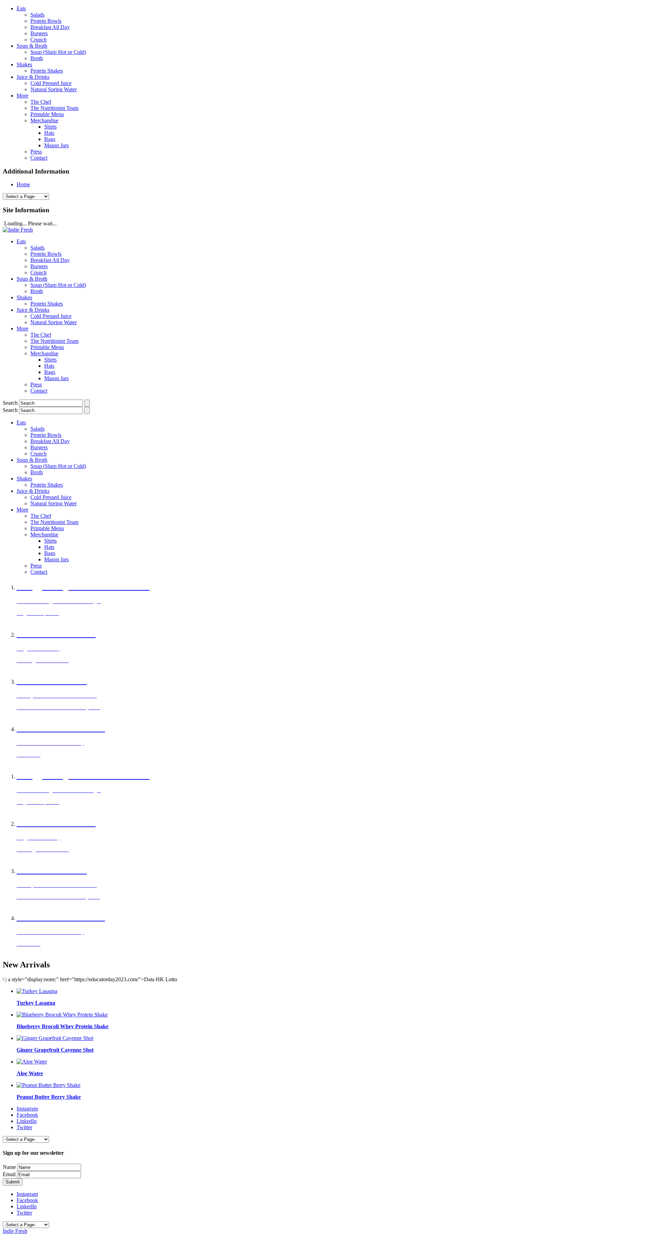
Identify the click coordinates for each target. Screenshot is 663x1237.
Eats (21, 8)
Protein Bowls (45, 21)
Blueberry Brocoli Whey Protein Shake (62, 1026)
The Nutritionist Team (54, 108)
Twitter (24, 1127)
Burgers (39, 33)
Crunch (38, 40)
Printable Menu (47, 114)
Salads (37, 15)
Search (10, 403)
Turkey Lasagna (36, 1003)
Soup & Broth (32, 46)
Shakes (24, 64)
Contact (38, 158)
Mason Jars (56, 145)
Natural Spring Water (53, 89)
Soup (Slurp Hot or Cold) (58, 52)
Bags (49, 139)
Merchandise (44, 120)
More (22, 96)
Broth (36, 58)
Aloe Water (30, 1073)
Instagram (27, 1109)
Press (36, 151)
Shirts (50, 127)
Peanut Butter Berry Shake (49, 1097)
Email (9, 1174)
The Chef (40, 102)
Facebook (27, 1115)
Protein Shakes (46, 71)
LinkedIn (27, 1121)
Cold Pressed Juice (50, 83)
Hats (49, 133)
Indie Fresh (15, 1231)
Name (9, 1167)
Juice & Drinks (33, 77)
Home (23, 184)
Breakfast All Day (50, 27)
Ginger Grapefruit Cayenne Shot (55, 1050)
